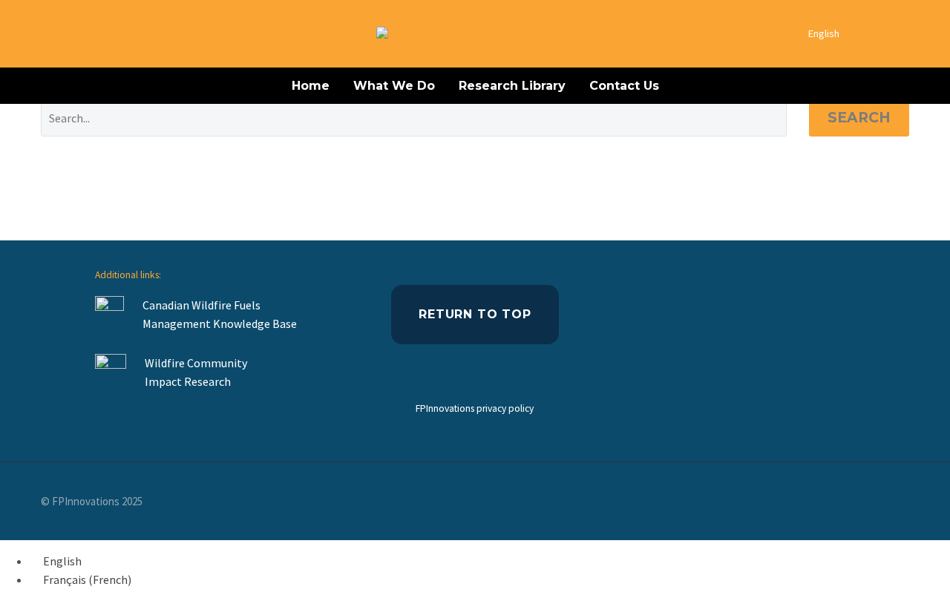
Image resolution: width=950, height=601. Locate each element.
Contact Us (624, 86)
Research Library (512, 86)
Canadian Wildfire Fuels (201, 305)
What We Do (394, 86)
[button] (915, 33)
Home (311, 86)
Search (859, 117)
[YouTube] (905, 502)
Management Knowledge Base (220, 323)
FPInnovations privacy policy (475, 408)
